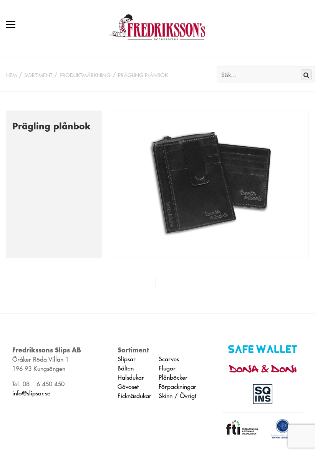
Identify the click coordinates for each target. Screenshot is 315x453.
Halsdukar (131, 377)
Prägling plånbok (143, 75)
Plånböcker (173, 377)
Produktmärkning (85, 75)
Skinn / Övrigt (177, 396)
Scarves (169, 359)
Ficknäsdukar (134, 396)
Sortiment (38, 75)
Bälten (126, 368)
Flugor (167, 368)
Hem (11, 75)
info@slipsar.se (31, 393)
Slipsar (127, 359)
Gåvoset (128, 386)
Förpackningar (177, 386)
